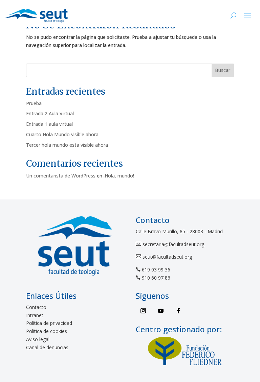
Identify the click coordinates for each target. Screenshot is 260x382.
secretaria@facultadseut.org (172, 244)
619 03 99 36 (156, 269)
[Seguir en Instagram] (143, 310)
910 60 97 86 (156, 277)
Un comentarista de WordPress (60, 175)
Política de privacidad (49, 323)
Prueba (34, 103)
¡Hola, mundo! (119, 175)
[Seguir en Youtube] (160, 310)
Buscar (222, 70)
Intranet (34, 315)
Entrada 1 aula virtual (49, 124)
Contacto (36, 307)
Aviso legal (37, 339)
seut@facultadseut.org (166, 257)
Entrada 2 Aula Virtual (50, 113)
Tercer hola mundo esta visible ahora (67, 145)
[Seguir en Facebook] (178, 310)
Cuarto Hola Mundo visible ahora (62, 134)
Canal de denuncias (47, 347)
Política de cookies (46, 331)
